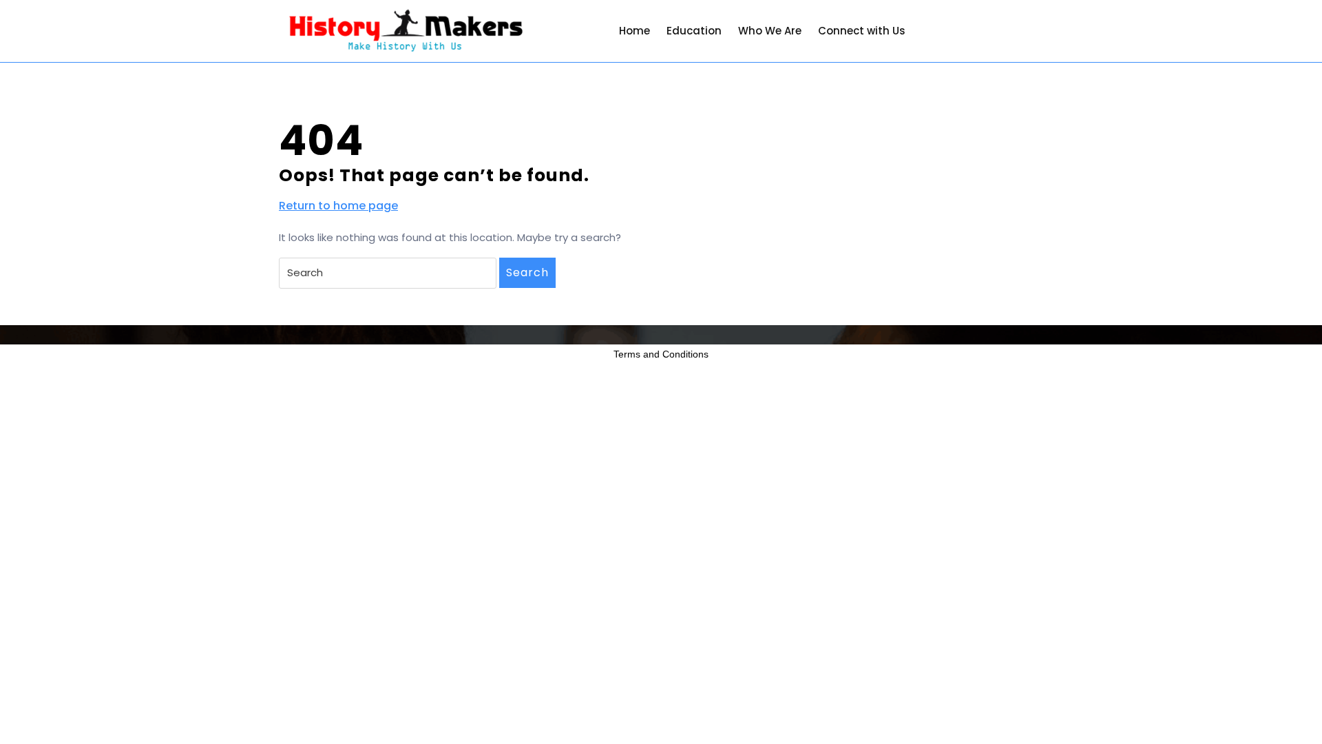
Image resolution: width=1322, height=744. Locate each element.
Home (634, 30)
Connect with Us (861, 30)
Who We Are (769, 30)
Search (527, 272)
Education (694, 30)
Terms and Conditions (661, 354)
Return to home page (338, 206)
